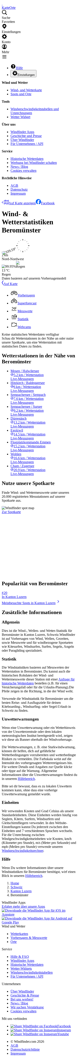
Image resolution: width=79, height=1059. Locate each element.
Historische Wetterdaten (27, 159)
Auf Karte (11, 284)
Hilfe (19, 68)
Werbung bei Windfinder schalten (34, 163)
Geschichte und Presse (26, 136)
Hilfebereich (26, 779)
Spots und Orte (21, 94)
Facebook (48, 203)
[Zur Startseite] (2, 3)
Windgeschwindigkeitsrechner (22, 850)
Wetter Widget (20, 117)
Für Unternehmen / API (27, 144)
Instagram (64, 1030)
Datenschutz (19, 189)
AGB (14, 185)
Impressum (18, 193)
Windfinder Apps (22, 132)
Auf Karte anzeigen (22, 203)
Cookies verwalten (23, 170)
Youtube (63, 1034)
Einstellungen (26, 75)
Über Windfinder (22, 140)
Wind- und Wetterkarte (26, 90)
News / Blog (19, 166)
